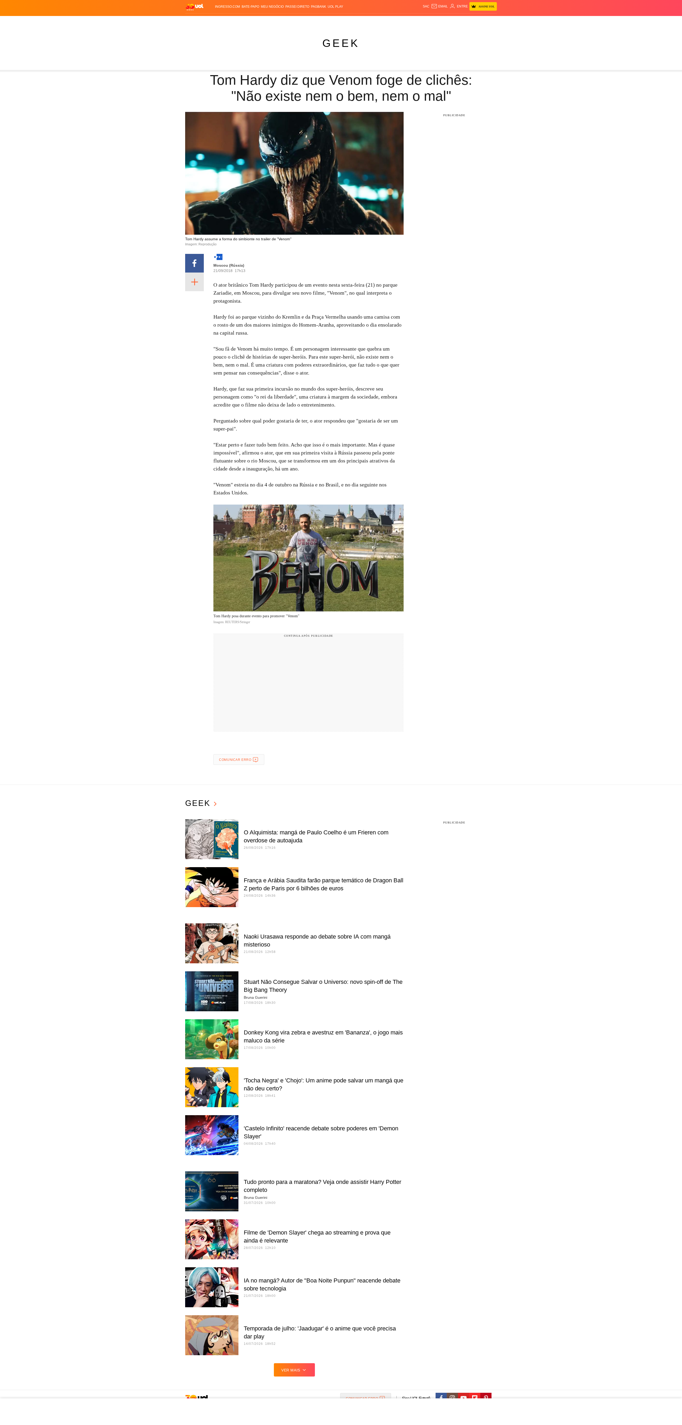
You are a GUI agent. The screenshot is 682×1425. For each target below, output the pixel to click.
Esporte (325, 21)
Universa (358, 21)
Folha (309, 21)
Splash (341, 21)
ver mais (290, 1370)
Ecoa (397, 21)
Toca (462, 21)
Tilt (388, 21)
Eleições (222, 21)
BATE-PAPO (250, 7)
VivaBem (376, 21)
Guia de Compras (484, 21)
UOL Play (335, 7)
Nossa (430, 21)
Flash (207, 21)
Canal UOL (413, 21)
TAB (441, 21)
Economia (293, 21)
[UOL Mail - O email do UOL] (439, 6)
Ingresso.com (227, 7)
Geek (341, 43)
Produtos (190, 21)
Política (258, 21)
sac (426, 6)
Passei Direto (297, 7)
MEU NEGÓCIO (272, 7)
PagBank (318, 7)
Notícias (241, 21)
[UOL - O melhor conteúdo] (194, 6)
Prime (451, 21)
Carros (275, 21)
